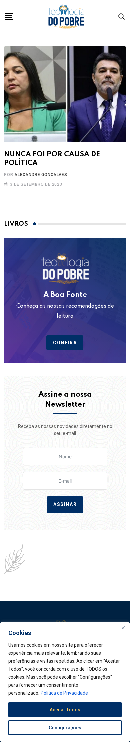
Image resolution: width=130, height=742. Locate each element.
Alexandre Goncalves (40, 174)
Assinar (65, 504)
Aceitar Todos (65, 709)
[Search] (121, 16)
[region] (65, 682)
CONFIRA (65, 342)
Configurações (65, 727)
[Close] (123, 628)
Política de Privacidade (64, 693)
